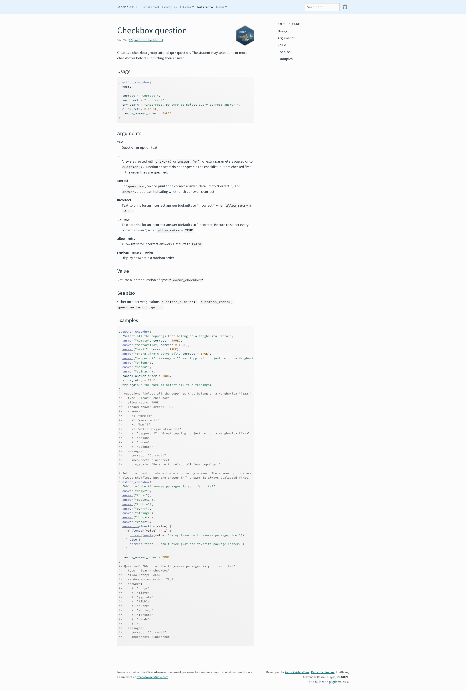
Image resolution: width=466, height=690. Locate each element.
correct (136, 535)
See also (284, 52)
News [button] (220, 7)
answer (127, 340)
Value (282, 45)
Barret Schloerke (322, 672)
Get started (150, 7)
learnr (122, 7)
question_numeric (178, 302)
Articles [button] (185, 7)
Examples (169, 7)
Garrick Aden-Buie (297, 672)
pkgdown (335, 682)
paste (148, 535)
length (138, 530)
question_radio (215, 302)
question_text (131, 307)
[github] (345, 7)
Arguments (286, 38)
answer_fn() (189, 161)
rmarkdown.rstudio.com (152, 677)
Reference (205, 7)
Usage (282, 31)
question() (132, 167)
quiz (155, 307)
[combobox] (322, 7)
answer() (164, 161)
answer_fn (130, 526)
